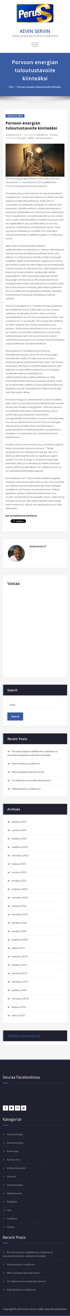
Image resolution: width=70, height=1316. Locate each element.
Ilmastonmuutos (15, 1143)
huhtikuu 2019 (19, 965)
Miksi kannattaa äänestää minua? (28, 772)
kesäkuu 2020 (19, 931)
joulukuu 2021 (19, 906)
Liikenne (11, 1176)
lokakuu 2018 (19, 1007)
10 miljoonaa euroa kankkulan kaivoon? (31, 780)
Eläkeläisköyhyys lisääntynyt (26, 789)
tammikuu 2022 (20, 897)
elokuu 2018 (18, 1015)
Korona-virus (13, 1160)
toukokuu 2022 (20, 889)
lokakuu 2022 (19, 864)
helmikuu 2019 (19, 973)
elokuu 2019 (18, 948)
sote (9, 1210)
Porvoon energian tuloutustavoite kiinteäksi (39, 87)
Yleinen (53, 134)
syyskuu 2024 (19, 830)
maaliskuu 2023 (20, 847)
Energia (21, 138)
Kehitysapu (12, 1151)
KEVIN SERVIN (35, 31)
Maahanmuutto (14, 1193)
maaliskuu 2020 (20, 940)
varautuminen (44, 138)
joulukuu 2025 (19, 822)
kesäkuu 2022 (19, 881)
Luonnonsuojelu (15, 1185)
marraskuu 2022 (20, 855)
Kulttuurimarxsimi (16, 1168)
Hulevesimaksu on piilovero (26, 763)
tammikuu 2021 (20, 914)
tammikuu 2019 (20, 982)
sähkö (30, 138)
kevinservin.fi (14, 134)
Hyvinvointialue (15, 1134)
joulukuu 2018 (19, 990)
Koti (11, 87)
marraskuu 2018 (20, 998)
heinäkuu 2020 (19, 923)
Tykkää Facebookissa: (23, 1036)
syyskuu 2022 (19, 872)
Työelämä (12, 1218)
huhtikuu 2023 (19, 839)
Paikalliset (41, 134)
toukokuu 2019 (20, 956)
